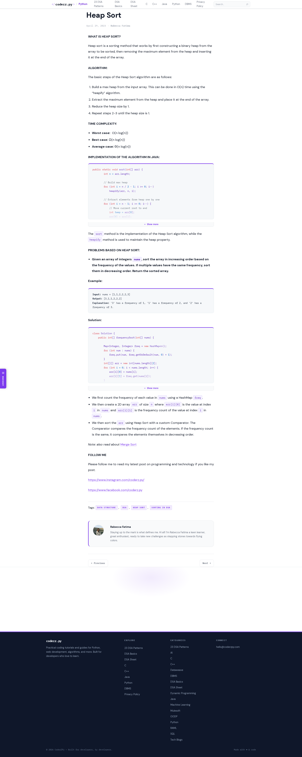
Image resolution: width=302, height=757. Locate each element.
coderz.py (63, 4)
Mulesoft (175, 710)
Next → (207, 563)
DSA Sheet (176, 687)
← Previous (98, 563)
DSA (125, 507)
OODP (173, 716)
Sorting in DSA (161, 507)
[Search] (247, 4)
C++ (172, 664)
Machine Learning (180, 704)
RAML (173, 728)
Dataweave (176, 670)
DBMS (173, 676)
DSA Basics (176, 681)
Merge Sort (128, 444)
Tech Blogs (176, 739)
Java (173, 699)
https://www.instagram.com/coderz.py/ (116, 480)
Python (83, 4)
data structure (106, 507)
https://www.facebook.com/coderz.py (115, 490)
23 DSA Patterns (179, 647)
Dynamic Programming (183, 693)
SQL (172, 733)
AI (171, 652)
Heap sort (139, 507)
